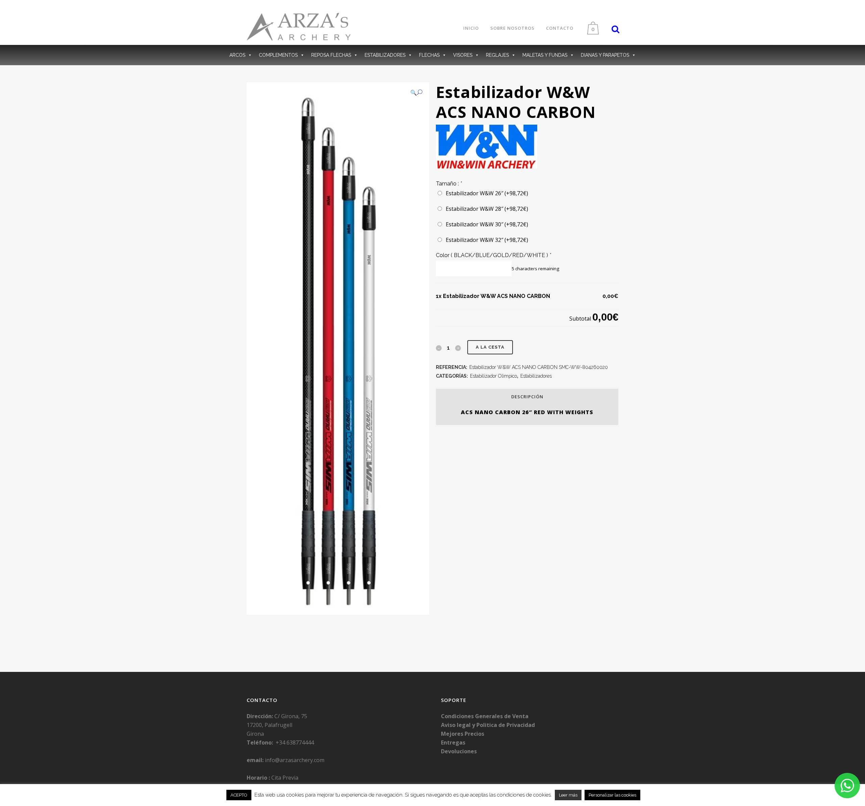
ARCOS (237, 55)
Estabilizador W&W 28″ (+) (485, 208)
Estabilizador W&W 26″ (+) (485, 193)
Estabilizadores (536, 376)
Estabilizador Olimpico (493, 376)
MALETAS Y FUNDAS (544, 55)
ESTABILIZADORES (385, 55)
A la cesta (490, 347)
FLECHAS (429, 55)
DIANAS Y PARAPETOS (605, 55)
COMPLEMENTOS (278, 55)
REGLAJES (497, 55)
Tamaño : (449, 183)
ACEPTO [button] (238, 795)
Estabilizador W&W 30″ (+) (485, 224)
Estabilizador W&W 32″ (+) (485, 240)
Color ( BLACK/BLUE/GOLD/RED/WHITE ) (493, 255)
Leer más (568, 795)
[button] (416, 92)
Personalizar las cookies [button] (612, 795)
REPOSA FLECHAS (331, 55)
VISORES (462, 55)
